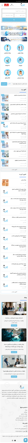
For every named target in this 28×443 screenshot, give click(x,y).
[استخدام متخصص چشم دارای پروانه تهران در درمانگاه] (5, 229)
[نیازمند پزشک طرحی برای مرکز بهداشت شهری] (5, 266)
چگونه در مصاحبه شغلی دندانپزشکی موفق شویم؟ (14, 371)
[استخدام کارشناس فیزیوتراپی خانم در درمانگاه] (5, 238)
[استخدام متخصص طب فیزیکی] (5, 98)
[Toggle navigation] (2, 5)
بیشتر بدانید (14, 325)
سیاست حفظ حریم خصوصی (21, 418)
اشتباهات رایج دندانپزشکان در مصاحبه (14, 318)
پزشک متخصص (7, 53)
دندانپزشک (7, 65)
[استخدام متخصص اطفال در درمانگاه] (5, 220)
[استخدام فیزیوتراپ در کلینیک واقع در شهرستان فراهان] (5, 285)
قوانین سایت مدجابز (23, 416)
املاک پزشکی (7, 78)
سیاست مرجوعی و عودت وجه (21, 420)
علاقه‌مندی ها (18, 1)
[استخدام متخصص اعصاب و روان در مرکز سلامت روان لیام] (5, 210)
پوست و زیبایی (20, 78)
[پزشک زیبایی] (5, 182)
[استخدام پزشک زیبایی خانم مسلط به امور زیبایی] (5, 125)
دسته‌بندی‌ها (12, 5)
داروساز (20, 65)
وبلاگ (26, 410)
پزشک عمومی (20, 53)
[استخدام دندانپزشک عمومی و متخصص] (5, 116)
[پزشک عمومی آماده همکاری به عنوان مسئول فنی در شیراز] (5, 192)
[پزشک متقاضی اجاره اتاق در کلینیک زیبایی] (5, 107)
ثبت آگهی (6, 5)
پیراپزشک (23, 241)
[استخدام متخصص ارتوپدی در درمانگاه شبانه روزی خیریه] (5, 248)
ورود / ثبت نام (24, 1)
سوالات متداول (24, 414)
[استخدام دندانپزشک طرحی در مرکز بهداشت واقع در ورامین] (5, 257)
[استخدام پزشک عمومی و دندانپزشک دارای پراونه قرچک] (5, 135)
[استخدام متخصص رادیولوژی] (5, 163)
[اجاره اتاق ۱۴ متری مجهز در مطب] (5, 153)
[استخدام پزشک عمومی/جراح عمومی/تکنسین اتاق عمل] (5, 144)
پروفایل (25, 412)
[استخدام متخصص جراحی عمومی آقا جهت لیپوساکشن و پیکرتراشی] (5, 276)
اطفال (24, 222)
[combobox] (20, 15)
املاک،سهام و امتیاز (22, 156)
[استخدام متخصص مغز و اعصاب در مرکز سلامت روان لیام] (5, 201)
